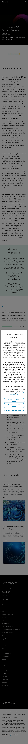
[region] (14, 372)
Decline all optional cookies (14, 405)
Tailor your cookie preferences (14, 410)
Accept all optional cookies (14, 400)
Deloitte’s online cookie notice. (17, 393)
